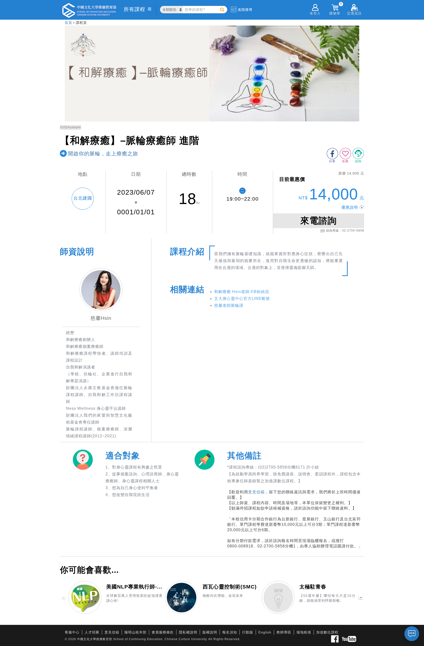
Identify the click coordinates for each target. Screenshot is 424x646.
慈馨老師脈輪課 (228, 305)
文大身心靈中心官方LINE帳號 (242, 298)
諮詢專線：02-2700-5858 (345, 230)
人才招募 (92, 632)
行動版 (247, 632)
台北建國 (82, 198)
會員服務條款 (163, 632)
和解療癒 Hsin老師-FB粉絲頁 (241, 292)
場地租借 (303, 632)
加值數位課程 (327, 632)
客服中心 (72, 632)
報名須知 (229, 632)
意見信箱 (256, 492)
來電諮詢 (318, 221)
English (264, 632)
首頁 (68, 23)
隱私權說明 (188, 632)
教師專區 (284, 632)
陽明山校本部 (135, 632)
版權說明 (209, 632)
